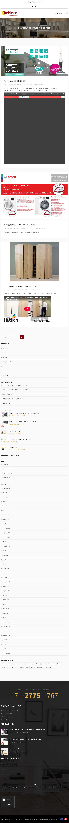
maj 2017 (4, 604)
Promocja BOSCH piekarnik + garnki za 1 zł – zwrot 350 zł (17, 385)
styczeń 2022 (6, 515)
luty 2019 (4, 541)
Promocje (35, 84)
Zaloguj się (5, 464)
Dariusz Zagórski (53, 819)
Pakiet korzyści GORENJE (14, 81)
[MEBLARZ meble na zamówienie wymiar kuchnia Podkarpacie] (9, 13)
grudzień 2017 (6, 573)
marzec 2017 (5, 613)
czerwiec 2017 (6, 599)
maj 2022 (4, 510)
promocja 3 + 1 (45, 664)
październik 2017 (6, 582)
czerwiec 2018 (6, 550)
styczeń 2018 (6, 568)
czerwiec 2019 (6, 537)
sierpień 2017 (6, 590)
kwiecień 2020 (6, 528)
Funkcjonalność (43, 289)
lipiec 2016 (5, 640)
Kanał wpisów (6, 468)
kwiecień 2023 (6, 488)
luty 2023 (4, 492)
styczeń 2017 (6, 622)
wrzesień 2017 (6, 586)
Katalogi (5, 366)
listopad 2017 (6, 577)
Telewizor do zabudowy (22, 667)
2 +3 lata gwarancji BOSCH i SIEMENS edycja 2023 (15, 389)
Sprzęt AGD (42, 84)
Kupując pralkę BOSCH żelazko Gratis (19, 225)
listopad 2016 (6, 626)
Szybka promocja (6, 403)
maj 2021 (4, 524)
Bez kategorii (6, 357)
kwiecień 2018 (6, 555)
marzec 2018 (5, 559)
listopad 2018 (6, 546)
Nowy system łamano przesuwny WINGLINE (22, 286)
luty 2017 (4, 617)
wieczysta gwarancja (50, 667)
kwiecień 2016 (6, 653)
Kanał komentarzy (7, 473)
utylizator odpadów (36, 667)
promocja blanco (56, 664)
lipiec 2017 (5, 595)
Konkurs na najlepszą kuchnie (31, 664)
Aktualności (6, 348)
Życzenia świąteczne (7, 394)
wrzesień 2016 (6, 631)
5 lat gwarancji (6, 664)
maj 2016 (4, 649)
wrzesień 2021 (6, 519)
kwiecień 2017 (6, 608)
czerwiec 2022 (6, 506)
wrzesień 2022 (6, 501)
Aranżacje (35, 289)
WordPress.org (6, 477)
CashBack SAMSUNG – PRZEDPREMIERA (12, 398)
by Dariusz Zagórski (9, 84)
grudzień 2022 (6, 497)
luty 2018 (4, 564)
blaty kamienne (16, 664)
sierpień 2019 (6, 532)
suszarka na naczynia (7, 667)
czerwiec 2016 (6, 644)
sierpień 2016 (6, 635)
